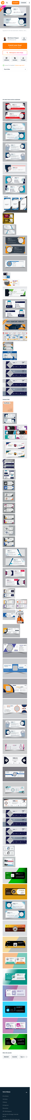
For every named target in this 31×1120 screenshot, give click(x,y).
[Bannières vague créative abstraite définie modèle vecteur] (15, 204)
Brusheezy (5, 1096)
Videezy (5, 1102)
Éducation (5, 1108)
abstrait (6, 1057)
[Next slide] (24, 1057)
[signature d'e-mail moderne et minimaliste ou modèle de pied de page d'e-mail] (9, 862)
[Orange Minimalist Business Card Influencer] (20, 616)
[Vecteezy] (2, 2)
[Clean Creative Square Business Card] (8, 406)
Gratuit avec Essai (14, 46)
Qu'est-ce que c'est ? (19, 65)
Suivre (24, 39)
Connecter (23, 2)
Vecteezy (5, 1099)
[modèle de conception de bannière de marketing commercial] (7, 275)
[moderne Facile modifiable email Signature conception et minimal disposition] (9, 615)
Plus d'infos (7, 69)
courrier (14, 1057)
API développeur (7, 1111)
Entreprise (5, 1105)
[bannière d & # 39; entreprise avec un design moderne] (11, 282)
